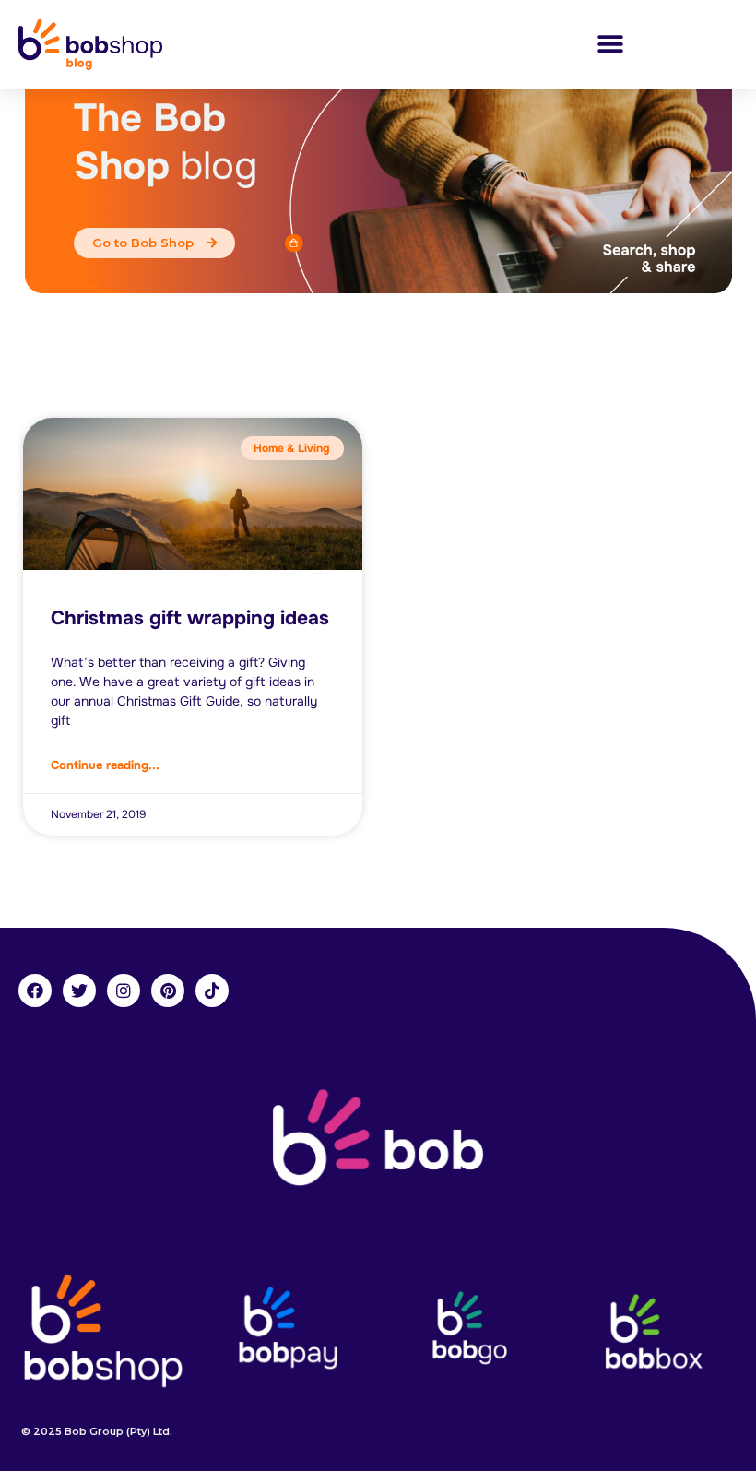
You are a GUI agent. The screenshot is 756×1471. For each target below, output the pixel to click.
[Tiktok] (212, 990)
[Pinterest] (167, 990)
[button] (610, 44)
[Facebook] (35, 990)
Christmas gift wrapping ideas (190, 618)
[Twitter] (79, 990)
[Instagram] (123, 990)
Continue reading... (105, 765)
